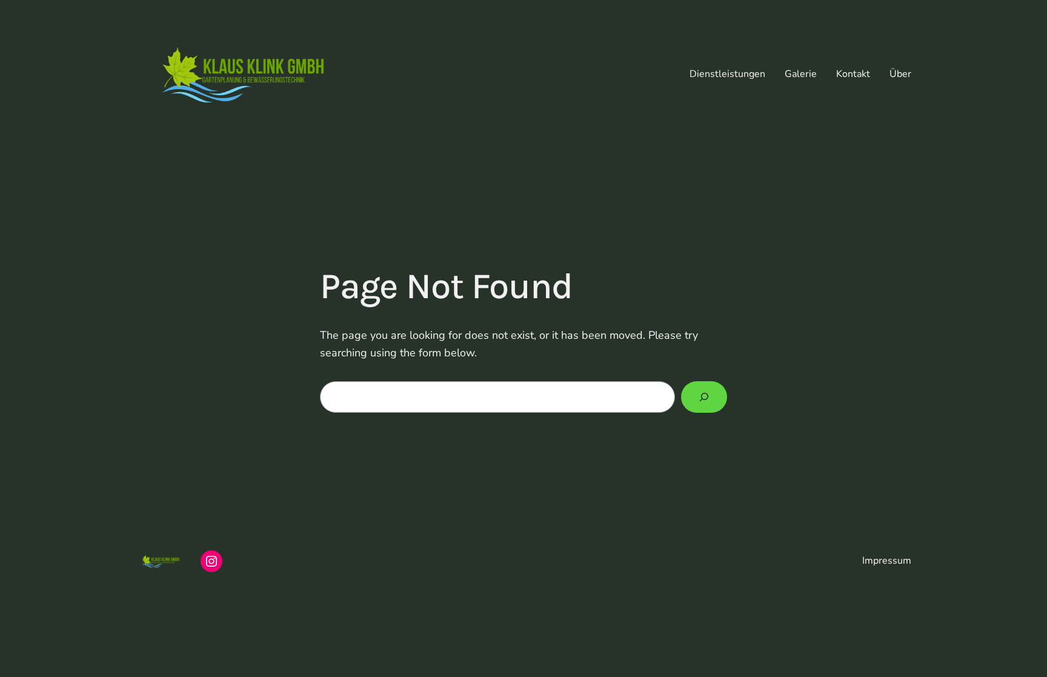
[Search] (704, 397)
